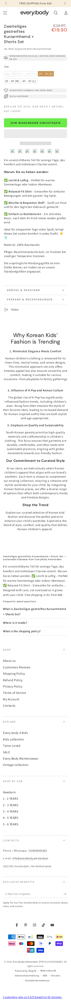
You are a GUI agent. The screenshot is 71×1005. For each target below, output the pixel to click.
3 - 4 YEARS (10, 811)
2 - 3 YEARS (10, 805)
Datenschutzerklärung (27, 975)
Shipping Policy (14, 674)
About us (9, 661)
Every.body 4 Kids (15, 733)
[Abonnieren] (66, 894)
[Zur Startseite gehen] (35, 13)
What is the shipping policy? (22, 631)
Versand (18, 49)
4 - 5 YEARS (10, 818)
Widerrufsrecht (48, 970)
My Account (11, 699)
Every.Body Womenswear (20, 758)
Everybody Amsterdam (25, 961)
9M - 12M (12, 74)
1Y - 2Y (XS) (28, 74)
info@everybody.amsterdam (30, 858)
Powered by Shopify (25, 970)
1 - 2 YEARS (10, 798)
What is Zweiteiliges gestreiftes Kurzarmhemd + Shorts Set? (34, 611)
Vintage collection (16, 765)
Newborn (9, 792)
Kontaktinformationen (37, 980)
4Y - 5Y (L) (29, 81)
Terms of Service (14, 693)
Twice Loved (12, 746)
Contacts (9, 706)
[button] (35, 133)
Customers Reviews (16, 667)
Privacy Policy (12, 686)
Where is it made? (15, 623)
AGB (45, 975)
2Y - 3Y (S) (46, 74)
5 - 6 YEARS (10, 824)
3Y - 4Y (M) (13, 81)
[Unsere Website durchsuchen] (55, 12)
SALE (6, 752)
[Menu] (5, 12)
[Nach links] (6, 3)
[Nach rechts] (64, 3)
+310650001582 (37, 850)
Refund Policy (13, 680)
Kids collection (13, 739)
